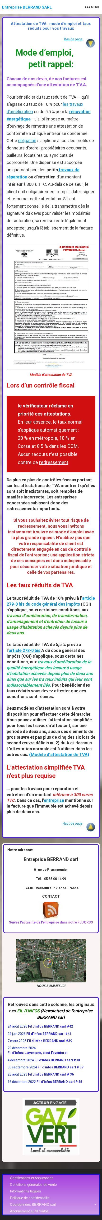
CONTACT (51, 896)
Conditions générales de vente (33, 1184)
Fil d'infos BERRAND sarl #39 (49, 1041)
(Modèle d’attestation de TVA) (59, 754)
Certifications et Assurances (31, 1178)
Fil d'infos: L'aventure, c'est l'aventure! (37, 1053)
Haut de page (73, 823)
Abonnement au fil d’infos (29, 1211)
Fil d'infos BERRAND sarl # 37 (60, 1067)
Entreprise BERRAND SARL (27, 7)
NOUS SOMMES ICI (51, 986)
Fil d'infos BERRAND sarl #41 (48, 1034)
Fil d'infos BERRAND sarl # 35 (59, 1082)
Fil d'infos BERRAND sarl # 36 (51, 1074)
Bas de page (73, 39)
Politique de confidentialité (30, 1198)
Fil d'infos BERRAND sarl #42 (50, 1026)
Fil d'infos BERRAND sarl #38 (57, 1060)
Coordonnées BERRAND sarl (33, 1204)
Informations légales (25, 1191)
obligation (27, 140)
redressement (53, 462)
